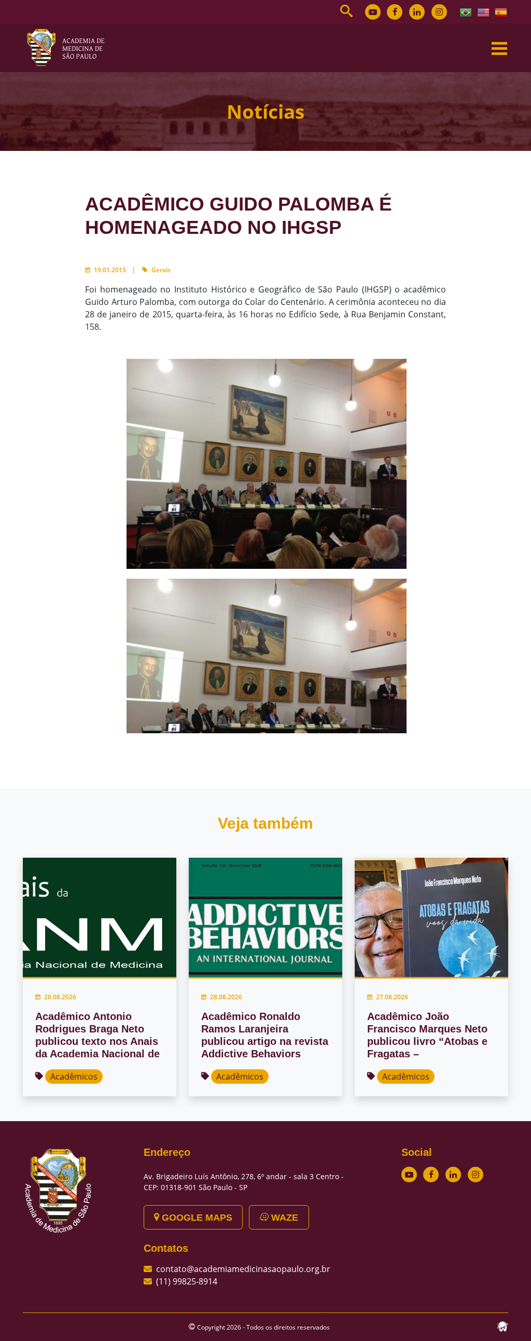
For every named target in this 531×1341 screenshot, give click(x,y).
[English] (484, 11)
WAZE (283, 1217)
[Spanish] (501, 11)
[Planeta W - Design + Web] (502, 1325)
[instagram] (439, 12)
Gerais (161, 270)
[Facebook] (394, 12)
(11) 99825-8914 (186, 1281)
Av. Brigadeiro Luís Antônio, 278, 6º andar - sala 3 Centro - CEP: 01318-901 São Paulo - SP (244, 1181)
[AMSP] (69, 47)
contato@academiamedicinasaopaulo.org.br (243, 1269)
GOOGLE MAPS (195, 1217)
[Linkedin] (417, 12)
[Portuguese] (466, 11)
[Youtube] (373, 12)
